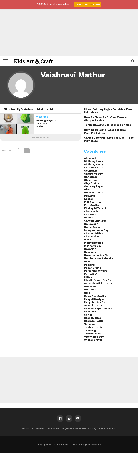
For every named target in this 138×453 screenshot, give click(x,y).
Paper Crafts (92, 267)
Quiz (87, 292)
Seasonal (90, 311)
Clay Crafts (91, 183)
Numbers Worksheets (98, 258)
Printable (90, 289)
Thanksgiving (92, 333)
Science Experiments (98, 308)
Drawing (89, 195)
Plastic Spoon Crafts (97, 280)
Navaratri (90, 248)
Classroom (91, 180)
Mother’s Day (92, 245)
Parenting (90, 274)
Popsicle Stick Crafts (98, 283)
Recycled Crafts (95, 302)
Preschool (90, 286)
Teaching (90, 330)
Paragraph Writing (96, 270)
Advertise (38, 428)
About (25, 428)
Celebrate (91, 170)
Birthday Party (93, 164)
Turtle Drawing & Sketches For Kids (107, 124)
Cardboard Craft (95, 167)
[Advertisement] (69, 32)
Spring (88, 314)
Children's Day (93, 173)
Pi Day (88, 277)
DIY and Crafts (93, 192)
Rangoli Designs (94, 299)
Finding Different (95, 208)
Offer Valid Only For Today (88, 4)
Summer (89, 324)
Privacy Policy (108, 428)
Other (88, 261)
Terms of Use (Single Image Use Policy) (72, 428)
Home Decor (92, 227)
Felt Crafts (91, 205)
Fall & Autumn (93, 202)
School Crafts (93, 305)
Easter (88, 198)
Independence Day (96, 230)
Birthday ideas (93, 161)
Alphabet (90, 158)
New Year (90, 252)
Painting (89, 264)
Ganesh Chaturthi (95, 220)
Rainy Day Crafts (95, 296)
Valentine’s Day (94, 336)
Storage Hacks (94, 320)
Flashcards (91, 211)
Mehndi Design (93, 242)
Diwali (88, 189)
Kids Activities (93, 233)
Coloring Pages (94, 186)
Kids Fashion (92, 236)
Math (87, 239)
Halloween (91, 223)
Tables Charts (93, 327)
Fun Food (90, 214)
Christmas (91, 176)
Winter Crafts (93, 339)
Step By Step (92, 317)
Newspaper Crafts (96, 255)
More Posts (40, 137)
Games (88, 217)
